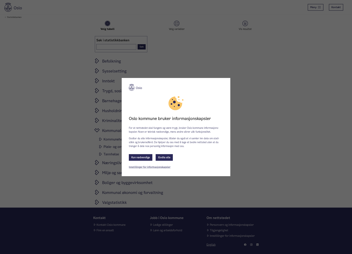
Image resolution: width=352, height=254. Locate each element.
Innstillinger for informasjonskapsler (149, 167)
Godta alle (164, 157)
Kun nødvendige (140, 157)
